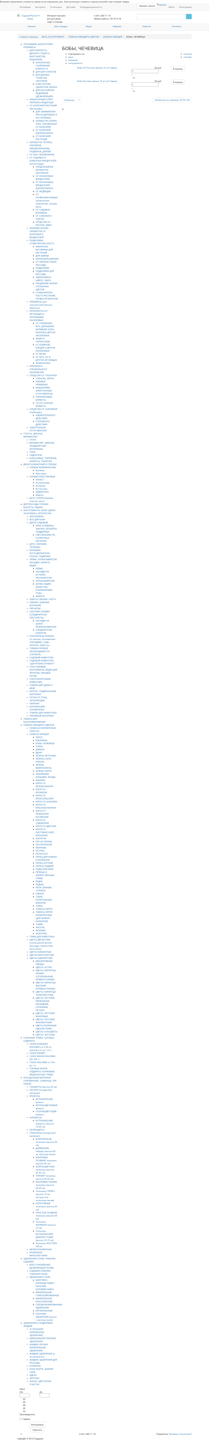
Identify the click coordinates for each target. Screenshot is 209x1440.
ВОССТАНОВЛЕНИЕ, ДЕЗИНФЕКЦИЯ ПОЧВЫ (42, 1266)
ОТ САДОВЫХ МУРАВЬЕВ (43, 211)
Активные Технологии (180, 1433)
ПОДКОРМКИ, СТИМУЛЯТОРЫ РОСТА (42, 242)
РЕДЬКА (40, 884)
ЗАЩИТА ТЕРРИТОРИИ (43, 340)
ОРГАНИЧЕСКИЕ (44, 1310)
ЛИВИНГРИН (42, 491)
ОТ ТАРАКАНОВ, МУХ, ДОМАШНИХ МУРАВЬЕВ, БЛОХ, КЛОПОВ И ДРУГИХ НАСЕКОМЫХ (46, 329)
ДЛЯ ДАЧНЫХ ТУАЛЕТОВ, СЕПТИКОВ (42, 77)
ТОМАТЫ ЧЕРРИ (44, 908)
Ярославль (41, 473)
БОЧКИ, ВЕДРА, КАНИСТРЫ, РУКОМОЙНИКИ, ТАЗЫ (44, 588)
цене (70, 56)
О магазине (56, 6)
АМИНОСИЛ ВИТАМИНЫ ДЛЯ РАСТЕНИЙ (44, 249)
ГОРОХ (39, 746)
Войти (172, 6)
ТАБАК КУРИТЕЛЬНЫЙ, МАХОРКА (44, 899)
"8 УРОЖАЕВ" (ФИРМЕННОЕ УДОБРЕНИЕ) (37, 1332)
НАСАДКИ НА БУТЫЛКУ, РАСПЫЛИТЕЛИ (44, 574)
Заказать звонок (147, 5)
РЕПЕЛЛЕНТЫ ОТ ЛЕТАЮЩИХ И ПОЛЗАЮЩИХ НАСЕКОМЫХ (39, 315)
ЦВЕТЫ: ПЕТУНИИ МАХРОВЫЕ (45, 1015)
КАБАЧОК (40, 780)
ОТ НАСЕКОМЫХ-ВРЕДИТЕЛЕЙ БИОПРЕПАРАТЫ (45, 185)
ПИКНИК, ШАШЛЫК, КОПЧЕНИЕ (40, 604)
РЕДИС (39, 881)
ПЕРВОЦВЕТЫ (37, 1129)
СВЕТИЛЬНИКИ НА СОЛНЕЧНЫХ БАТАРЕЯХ (45, 537)
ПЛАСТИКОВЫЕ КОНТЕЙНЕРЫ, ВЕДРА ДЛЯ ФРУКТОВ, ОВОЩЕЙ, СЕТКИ (43, 671)
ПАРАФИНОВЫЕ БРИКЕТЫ (44, 398)
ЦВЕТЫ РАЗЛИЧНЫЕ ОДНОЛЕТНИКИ (46, 1027)
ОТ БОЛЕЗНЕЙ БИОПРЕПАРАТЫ (44, 131)
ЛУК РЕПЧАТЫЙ (44, 844)
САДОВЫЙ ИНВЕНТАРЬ (42, 657)
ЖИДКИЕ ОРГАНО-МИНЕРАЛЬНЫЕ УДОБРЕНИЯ (39, 1347)
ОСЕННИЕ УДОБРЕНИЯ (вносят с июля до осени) (46, 1316)
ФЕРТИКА (34, 1378)
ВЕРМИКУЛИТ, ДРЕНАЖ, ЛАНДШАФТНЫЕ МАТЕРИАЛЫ (42, 445)
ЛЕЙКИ (39, 568)
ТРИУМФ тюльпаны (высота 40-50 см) (46, 1177)
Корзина (162, 4)
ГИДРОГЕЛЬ (36, 454)
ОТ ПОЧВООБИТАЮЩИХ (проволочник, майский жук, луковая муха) (47, 200)
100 (188, 99)
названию (73, 59)
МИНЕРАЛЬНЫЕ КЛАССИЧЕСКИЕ (44, 1300)
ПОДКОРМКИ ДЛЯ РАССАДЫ (45, 272)
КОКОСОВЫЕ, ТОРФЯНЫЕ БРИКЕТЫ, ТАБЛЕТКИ (43, 459)
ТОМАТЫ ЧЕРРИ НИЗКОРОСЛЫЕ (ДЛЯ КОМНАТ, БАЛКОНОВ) (44, 916)
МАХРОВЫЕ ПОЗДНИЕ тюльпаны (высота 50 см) (46, 1160)
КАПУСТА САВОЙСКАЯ (42, 821)
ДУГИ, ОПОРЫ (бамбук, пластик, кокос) (42, 499)
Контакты (176, 26)
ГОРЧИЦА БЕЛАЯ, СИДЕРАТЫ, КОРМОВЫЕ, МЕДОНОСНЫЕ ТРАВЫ (42, 1071)
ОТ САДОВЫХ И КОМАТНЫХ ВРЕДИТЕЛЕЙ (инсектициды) (43, 160)
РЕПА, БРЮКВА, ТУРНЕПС (44, 889)
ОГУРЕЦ (40, 850)
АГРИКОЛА (35, 1365)
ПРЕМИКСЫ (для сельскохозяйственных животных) (41, 304)
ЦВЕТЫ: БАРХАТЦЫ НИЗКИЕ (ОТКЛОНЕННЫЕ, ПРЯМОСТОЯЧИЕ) (46, 975)
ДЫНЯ (39, 752)
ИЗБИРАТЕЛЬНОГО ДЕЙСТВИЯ (45, 417)
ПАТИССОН (42, 853)
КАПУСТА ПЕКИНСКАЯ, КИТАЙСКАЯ (42, 813)
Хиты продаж (60, 26)
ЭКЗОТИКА (41, 933)
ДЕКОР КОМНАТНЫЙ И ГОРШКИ (39, 464)
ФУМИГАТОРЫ (43, 362)
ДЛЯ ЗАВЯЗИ (42, 255)
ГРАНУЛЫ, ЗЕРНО (45, 378)
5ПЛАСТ (40, 479)
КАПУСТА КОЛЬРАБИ (46, 801)
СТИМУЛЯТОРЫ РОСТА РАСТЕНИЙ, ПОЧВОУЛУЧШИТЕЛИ (47, 295)
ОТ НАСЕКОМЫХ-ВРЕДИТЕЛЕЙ (45, 177)
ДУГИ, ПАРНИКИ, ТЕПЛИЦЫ (38, 545)
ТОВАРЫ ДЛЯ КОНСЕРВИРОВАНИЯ (34, 720)
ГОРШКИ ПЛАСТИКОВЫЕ (42, 476)
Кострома (40, 485)
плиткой (187, 56)
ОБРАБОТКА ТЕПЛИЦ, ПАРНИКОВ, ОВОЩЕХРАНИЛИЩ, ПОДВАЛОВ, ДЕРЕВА (41, 147)
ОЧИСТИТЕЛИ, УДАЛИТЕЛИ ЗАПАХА (46, 85)
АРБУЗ (39, 737)
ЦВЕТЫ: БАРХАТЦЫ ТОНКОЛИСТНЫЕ (46, 993)
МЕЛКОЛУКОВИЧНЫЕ (41, 1249)
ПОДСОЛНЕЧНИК (44, 869)
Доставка (70, 6)
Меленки (40, 470)
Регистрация (185, 6)
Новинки (117, 26)
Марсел (39, 494)
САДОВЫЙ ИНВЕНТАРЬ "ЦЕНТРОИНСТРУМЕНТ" (42, 662)
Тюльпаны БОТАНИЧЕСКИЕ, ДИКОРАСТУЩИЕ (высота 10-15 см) (45, 1235)
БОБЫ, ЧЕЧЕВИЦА (45, 743)
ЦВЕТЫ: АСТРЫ (44, 967)
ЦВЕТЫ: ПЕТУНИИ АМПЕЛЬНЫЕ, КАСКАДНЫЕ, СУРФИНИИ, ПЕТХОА (45, 1004)
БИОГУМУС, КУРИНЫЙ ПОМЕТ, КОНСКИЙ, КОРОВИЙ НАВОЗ (45, 1284)
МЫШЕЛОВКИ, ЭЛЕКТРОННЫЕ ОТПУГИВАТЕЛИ (44, 390)
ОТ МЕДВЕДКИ (43, 191)
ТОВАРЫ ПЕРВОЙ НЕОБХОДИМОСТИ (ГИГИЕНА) (39, 651)
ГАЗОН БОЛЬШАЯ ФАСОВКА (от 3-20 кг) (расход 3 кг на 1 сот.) (41, 1046)
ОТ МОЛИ (41, 353)
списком (187, 53)
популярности (75, 63)
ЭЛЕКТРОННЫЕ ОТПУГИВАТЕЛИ (38, 429)
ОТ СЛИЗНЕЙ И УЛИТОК (44, 217)
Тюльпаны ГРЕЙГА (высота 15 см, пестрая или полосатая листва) (45, 1195)
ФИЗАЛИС (41, 930)
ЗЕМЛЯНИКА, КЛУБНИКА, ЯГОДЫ (45, 775)
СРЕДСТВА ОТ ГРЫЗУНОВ (43, 375)
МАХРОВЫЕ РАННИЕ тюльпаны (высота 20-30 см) (46, 1184)
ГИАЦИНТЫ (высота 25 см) (43, 1086)
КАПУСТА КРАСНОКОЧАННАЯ (46, 806)
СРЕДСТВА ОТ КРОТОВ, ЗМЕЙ (43, 223)
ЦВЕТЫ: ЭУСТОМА (45, 1034)
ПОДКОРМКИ (42, 267)
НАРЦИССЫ (36, 1117)
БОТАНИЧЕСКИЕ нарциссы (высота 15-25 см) (45, 1123)
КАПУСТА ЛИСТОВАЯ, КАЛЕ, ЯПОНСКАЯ (45, 832)
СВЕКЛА (40, 893)
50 (184, 99)
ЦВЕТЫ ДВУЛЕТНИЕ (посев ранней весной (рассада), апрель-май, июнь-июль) (41, 944)
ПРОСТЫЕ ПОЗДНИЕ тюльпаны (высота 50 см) (46, 1215)
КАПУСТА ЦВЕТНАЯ (46, 826)
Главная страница (29, 36)
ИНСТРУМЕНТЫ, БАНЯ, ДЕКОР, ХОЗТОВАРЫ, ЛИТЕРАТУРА (39, 512)
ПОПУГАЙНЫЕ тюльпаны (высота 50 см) (46, 1206)
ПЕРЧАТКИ (35, 608)
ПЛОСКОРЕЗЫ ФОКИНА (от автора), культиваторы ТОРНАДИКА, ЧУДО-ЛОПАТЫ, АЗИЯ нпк (42, 640)
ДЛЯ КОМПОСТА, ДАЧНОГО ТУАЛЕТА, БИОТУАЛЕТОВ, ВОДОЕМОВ (40, 55)
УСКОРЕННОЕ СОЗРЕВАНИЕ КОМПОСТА (43, 65)
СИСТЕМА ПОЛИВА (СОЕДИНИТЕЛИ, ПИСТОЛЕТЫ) (40, 614)
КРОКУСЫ (35, 1095)
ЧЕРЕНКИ (34, 703)
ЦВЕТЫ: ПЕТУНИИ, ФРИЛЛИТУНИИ (45, 1021)
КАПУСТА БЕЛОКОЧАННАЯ (44, 785)
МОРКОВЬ (41, 847)
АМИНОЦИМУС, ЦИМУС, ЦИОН (44, 279)
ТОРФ (32, 451)
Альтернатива (42, 482)
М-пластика (41, 488)
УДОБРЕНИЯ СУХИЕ (40, 1276)
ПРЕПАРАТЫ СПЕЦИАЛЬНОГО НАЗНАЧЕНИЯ (38, 369)
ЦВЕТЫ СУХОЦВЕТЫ (46, 1031)
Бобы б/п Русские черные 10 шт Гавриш (97, 67)
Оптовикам (25, 6)
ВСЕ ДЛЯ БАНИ (37, 519)
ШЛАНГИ (40, 596)
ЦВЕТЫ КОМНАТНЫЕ (40, 951)
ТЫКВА (39, 924)
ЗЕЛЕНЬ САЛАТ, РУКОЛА (44, 760)
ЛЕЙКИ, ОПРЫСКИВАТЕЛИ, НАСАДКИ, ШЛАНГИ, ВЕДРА (43, 562)
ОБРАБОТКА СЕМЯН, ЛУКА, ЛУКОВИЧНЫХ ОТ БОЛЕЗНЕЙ (46, 123)
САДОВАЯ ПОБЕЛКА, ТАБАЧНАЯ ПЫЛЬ (40, 1272)
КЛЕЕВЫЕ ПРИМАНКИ (42, 383)
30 (181, 99)
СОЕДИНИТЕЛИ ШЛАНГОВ (44, 631)
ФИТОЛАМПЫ (37, 516)
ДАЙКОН (40, 749)
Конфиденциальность (91, 6)
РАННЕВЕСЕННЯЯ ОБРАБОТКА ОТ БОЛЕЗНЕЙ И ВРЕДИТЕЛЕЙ (39, 232)
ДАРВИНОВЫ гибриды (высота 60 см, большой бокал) (46, 1151)
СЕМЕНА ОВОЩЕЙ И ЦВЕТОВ (83, 36)
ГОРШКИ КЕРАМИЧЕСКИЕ (43, 467)
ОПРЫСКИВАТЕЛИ (45, 580)
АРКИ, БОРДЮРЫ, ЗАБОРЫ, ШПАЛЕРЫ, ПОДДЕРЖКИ (46, 528)
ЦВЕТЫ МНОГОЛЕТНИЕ (42, 954)
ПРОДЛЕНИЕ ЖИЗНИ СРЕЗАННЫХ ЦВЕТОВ (46, 286)
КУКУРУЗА (41, 838)
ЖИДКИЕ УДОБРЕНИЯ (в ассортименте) (42, 1355)
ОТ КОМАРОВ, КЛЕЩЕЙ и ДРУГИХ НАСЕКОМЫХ (45, 347)
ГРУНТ (33, 439)
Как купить (40, 6)
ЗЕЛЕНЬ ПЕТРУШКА (46, 755)
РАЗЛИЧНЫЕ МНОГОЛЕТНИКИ (38, 1254)
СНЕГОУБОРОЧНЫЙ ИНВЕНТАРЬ (40, 680)
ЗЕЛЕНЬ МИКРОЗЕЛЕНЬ (44, 766)
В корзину (178, 68)
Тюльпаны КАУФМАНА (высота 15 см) (46, 1224)
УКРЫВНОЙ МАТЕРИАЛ (42, 715)
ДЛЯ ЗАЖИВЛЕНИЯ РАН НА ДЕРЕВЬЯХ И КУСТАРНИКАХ (46, 114)
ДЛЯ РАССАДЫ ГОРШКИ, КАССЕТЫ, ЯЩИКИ (36, 505)
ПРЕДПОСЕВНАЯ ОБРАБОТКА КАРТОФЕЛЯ (44, 169)
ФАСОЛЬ (40, 927)
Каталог (32, 26)
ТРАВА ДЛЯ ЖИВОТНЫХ (42, 936)
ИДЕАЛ (33, 1375)
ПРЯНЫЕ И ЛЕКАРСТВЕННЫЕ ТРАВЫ (45, 875)
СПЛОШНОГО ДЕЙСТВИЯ (43, 423)
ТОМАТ (39, 905)
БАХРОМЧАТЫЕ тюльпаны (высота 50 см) (46, 1142)
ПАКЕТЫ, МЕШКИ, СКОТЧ (43, 599)
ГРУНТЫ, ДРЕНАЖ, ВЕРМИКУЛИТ (33, 435)
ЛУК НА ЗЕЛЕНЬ (44, 841)
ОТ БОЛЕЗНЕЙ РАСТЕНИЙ (43, 137)
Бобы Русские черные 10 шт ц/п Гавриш (97, 80)
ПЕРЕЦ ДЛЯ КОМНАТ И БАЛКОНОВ (46, 858)
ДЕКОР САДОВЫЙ (39, 522)
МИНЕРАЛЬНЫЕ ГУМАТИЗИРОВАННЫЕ (47, 1294)
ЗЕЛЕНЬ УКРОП (44, 770)
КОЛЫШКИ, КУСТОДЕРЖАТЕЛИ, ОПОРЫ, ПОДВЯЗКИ (40, 553)
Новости (146, 26)
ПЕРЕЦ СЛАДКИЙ (44, 865)
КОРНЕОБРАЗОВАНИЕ (47, 258)
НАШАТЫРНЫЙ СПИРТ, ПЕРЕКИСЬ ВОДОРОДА (42, 101)
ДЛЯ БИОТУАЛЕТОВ (46, 71)
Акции (89, 26)
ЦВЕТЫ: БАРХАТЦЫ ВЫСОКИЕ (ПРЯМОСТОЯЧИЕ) (46, 985)
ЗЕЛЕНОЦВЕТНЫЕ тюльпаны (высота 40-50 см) (45, 1169)
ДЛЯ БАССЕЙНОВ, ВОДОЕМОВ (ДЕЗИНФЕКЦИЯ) (45, 93)
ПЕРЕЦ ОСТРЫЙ (44, 862)
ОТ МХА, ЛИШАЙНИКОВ (42, 154)
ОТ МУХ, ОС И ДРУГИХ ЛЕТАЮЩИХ (46, 358)
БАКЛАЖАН (41, 740)
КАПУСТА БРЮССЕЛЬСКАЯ (44, 797)
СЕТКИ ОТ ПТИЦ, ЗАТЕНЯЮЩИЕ (38, 699)
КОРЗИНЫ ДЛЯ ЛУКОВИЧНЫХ (37, 708)
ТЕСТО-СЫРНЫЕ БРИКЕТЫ (44, 404)
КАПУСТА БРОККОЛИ (41, 791)
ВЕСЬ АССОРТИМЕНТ (53, 36)
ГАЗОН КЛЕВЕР (37, 1053)
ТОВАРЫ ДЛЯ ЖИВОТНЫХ (43, 712)
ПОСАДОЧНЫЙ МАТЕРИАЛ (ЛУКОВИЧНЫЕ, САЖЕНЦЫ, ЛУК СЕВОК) (39, 1080)
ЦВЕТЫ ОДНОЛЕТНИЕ (41, 957)
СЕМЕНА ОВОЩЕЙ (112, 36)
